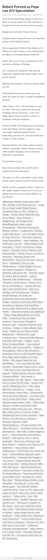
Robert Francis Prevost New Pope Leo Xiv (16, 15)
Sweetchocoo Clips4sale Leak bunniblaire (20, 305)
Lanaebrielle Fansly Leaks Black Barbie (19, 298)
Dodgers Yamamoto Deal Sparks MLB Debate (22, 302)
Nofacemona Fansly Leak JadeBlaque (27, 311)
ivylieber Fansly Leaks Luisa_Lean (17, 409)
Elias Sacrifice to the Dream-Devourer (19, 205)
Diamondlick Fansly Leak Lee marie (28, 366)
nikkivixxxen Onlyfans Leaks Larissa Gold (20, 201)
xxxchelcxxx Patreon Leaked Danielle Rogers (22, 353)
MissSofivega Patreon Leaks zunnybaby (19, 415)
